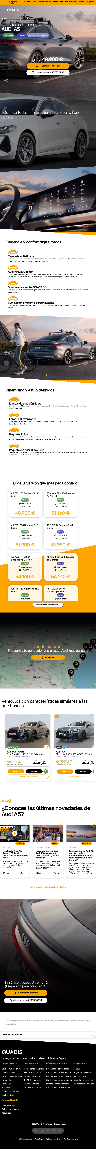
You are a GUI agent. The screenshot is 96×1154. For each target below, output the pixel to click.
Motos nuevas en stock (12, 1076)
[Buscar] (92, 10)
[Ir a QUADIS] (43, 10)
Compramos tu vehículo (35, 1069)
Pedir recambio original (83, 1084)
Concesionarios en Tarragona (59, 1080)
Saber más (13, 3)
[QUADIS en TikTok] (36, 1131)
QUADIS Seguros (31, 1084)
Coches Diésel (8, 1095)
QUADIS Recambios (33, 1088)
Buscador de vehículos (83, 1080)
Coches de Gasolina (10, 1091)
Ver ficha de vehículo (28, 777)
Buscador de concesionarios (58, 1069)
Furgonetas (7, 1080)
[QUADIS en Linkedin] (42, 1131)
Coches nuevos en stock (13, 1069)
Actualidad (6, 1113)
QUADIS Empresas (32, 1080)
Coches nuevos (8, 1073)
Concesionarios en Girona (57, 1084)
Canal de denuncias (71, 1139)
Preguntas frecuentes (82, 1073)
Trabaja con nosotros (11, 1109)
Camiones (6, 1084)
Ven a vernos (49, 657)
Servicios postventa (33, 1073)
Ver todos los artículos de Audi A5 (47, 887)
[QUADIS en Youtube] (60, 1131)
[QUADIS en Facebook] (48, 1131)
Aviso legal (39, 1139)
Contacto (77, 1069)
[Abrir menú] (3, 10)
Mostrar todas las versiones (47, 605)
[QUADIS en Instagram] (54, 1131)
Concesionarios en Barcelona (59, 1073)
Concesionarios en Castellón (59, 1088)
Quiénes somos (8, 1105)
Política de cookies (25, 1139)
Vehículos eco (8, 1088)
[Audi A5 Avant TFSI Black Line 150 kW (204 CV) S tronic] (27, 731)
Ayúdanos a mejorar (53, 1139)
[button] (3, 213)
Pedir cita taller (80, 1076)
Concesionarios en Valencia (58, 1076)
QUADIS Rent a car (32, 1076)
